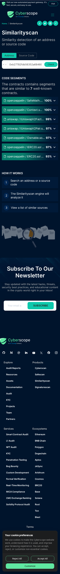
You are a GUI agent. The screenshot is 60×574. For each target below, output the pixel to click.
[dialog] (30, 551)
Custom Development (17, 472)
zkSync (39, 466)
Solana (38, 498)
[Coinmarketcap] (19, 352)
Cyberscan (40, 368)
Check (51, 64)
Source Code (26, 55)
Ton (37, 510)
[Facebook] (49, 352)
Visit (53, 3)
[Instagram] (56, 352)
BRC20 (38, 485)
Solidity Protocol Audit (17, 504)
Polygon (39, 447)
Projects (10, 406)
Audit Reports (13, 368)
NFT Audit (11, 447)
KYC (8, 400)
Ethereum (40, 434)
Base (37, 491)
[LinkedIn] (26, 352)
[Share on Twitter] (45, 23)
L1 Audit (10, 440)
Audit (9, 393)
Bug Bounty (12, 466)
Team (9, 412)
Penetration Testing (16, 459)
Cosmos (39, 479)
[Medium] (11, 352)
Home (4, 23)
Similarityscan (16, 23)
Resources (11, 374)
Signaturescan (42, 387)
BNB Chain (40, 440)
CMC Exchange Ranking (17, 498)
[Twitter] (41, 352)
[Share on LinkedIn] (50, 23)
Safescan (40, 374)
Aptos (38, 459)
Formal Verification (16, 479)
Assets (9, 380)
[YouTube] (34, 352)
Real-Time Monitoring (17, 485)
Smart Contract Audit (17, 434)
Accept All (43, 558)
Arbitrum (39, 472)
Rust (37, 504)
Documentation (14, 387)
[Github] (4, 352)
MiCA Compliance (15, 491)
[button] (30, 233)
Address (9, 55)
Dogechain (40, 453)
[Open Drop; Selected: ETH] (5, 64)
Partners (10, 419)
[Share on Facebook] (39, 23)
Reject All (17, 558)
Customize (30, 566)
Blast (37, 517)
